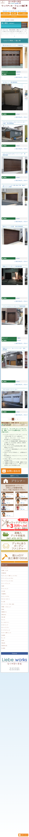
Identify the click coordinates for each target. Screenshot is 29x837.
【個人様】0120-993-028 (8, 11)
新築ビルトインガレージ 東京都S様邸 (12, 266)
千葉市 (18, 338)
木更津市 (18, 72)
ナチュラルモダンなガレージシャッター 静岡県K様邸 (14, 154)
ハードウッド (5, 567)
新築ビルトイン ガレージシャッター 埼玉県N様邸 (14, 349)
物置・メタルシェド (6, 606)
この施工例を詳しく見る (20, 77)
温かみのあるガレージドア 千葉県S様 (13, 45)
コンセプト (14, 16)
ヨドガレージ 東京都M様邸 (10, 82)
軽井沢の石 (4, 645)
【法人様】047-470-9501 (21, 11)
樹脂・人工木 (5, 570)
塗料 (3, 586)
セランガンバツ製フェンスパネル (9, 575)
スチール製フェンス (6, 632)
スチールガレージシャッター (10, 389)
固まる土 (4, 614)
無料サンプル (14, 476)
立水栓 (3, 591)
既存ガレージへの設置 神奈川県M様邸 (13, 226)
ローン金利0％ (23, 13)
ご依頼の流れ (5, 13)
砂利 (3, 640)
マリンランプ (5, 588)
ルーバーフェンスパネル (7, 580)
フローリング (5, 624)
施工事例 (7, 20)
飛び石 (3, 643)
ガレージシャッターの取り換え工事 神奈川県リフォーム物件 (14, 186)
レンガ (3, 637)
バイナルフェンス (6, 630)
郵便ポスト (4, 612)
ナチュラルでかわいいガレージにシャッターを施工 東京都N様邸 (14, 122)
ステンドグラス (5, 596)
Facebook (14, 653)
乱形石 (3, 635)
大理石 (3, 648)
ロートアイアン (5, 627)
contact (18, 74)
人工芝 (3, 601)
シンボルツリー (5, 622)
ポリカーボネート (6, 599)
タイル (3, 619)
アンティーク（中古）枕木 (8, 604)
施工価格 (14, 13)
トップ (2, 20)
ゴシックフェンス (6, 583)
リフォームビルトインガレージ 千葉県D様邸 (14, 306)
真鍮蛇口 (4, 593)
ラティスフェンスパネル (7, 578)
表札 (3, 609)
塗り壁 (3, 617)
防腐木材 (4, 573)
